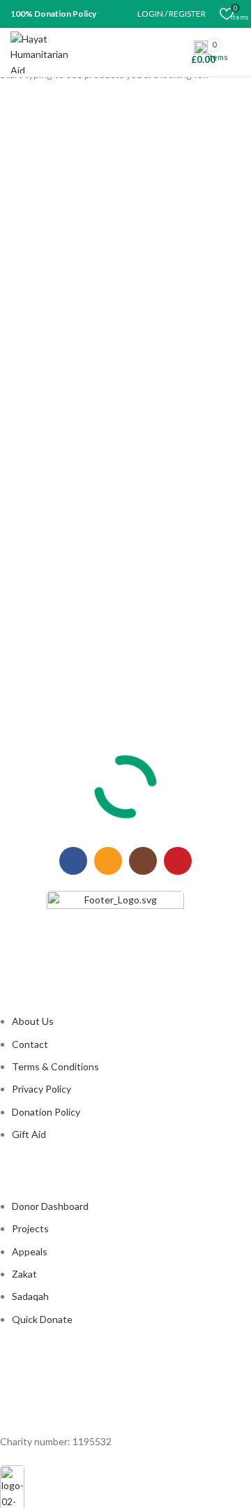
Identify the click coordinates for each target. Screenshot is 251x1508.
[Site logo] (47, 51)
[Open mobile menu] (235, 52)
